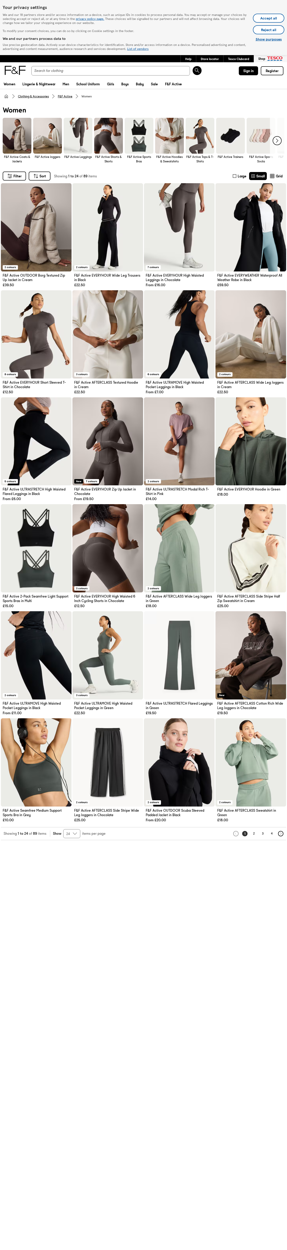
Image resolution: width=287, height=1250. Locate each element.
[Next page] (280, 833)
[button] (188, 58)
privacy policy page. (90, 18)
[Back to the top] (145, 851)
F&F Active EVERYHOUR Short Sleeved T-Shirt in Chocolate (34, 384)
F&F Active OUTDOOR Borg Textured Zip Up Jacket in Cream (34, 277)
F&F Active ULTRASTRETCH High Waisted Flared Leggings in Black (34, 491)
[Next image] (65, 227)
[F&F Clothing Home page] (15, 70)
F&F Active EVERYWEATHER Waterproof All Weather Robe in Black (249, 277)
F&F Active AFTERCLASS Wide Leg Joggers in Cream (250, 384)
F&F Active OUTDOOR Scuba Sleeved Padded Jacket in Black (175, 812)
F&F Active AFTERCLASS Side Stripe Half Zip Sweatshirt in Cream (248, 598)
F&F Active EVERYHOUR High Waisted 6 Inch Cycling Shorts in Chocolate (104, 598)
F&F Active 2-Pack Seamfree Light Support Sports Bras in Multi (35, 598)
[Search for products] (197, 70)
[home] (6, 96)
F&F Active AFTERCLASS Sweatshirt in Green (246, 812)
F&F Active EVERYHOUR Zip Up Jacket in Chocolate (105, 491)
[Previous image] (7, 227)
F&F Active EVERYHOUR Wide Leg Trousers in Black (107, 277)
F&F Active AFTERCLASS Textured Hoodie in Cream (106, 384)
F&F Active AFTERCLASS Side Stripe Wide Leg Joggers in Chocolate (106, 812)
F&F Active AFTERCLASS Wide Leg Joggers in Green (179, 598)
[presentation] (277, 140)
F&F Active (65, 96)
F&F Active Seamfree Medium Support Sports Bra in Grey (32, 812)
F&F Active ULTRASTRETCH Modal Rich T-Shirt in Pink (177, 491)
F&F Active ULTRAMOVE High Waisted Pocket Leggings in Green (103, 705)
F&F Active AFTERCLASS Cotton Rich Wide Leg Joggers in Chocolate (250, 705)
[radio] (239, 176)
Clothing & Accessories (33, 96)
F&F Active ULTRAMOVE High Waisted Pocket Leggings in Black (175, 384)
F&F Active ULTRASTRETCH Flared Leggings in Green (179, 705)
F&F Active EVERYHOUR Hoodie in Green (248, 489)
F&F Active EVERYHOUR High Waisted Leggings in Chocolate (175, 277)
